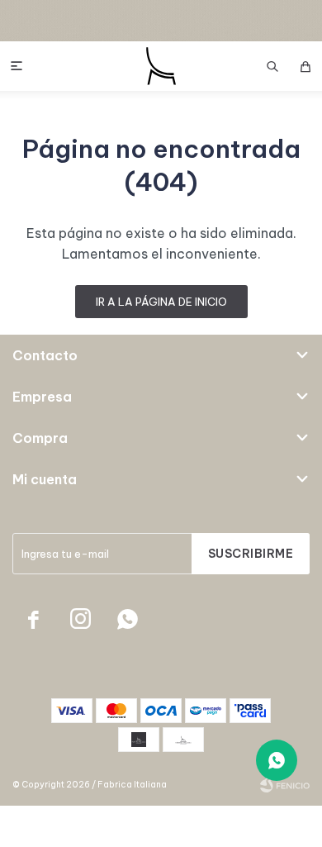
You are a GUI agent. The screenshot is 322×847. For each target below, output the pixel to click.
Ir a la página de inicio (161, 301)
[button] (272, 66)
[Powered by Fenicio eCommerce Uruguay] (285, 785)
